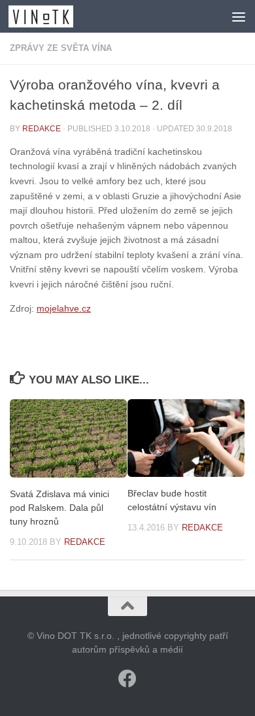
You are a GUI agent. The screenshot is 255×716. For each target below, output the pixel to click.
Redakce (41, 128)
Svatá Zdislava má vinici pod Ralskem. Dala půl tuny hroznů (59, 508)
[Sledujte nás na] (127, 679)
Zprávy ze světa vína (61, 48)
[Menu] (238, 16)
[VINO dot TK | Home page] (51, 16)
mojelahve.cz (64, 308)
